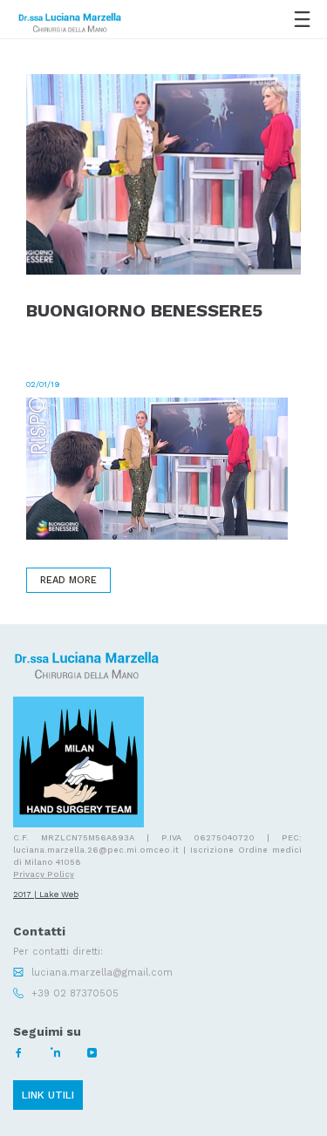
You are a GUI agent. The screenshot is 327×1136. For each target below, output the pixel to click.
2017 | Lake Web (45, 894)
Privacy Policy (43, 874)
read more (68, 580)
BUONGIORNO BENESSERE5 (144, 311)
